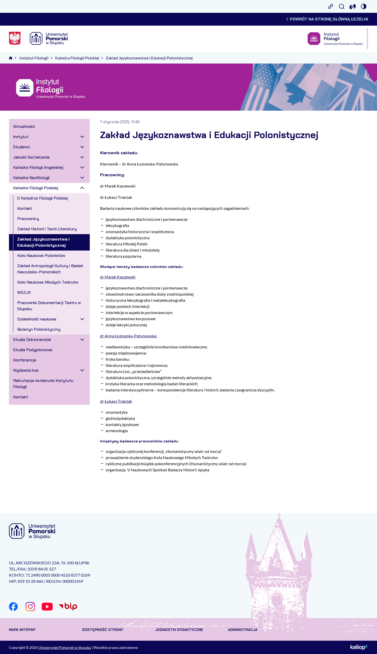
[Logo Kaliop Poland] (359, 647)
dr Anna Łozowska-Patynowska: (128, 335)
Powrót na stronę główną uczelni (329, 19)
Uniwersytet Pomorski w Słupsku (64, 647)
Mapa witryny (22, 629)
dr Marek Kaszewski (117, 276)
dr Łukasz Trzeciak (116, 401)
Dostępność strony (102, 629)
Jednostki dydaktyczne (179, 629)
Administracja (242, 629)
